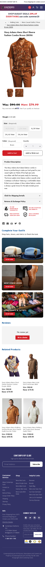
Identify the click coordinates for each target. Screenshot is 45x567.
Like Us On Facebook (35, 497)
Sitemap (5, 502)
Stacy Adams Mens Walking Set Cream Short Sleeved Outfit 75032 (32, 429)
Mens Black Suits (21, 486)
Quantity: (26, 141)
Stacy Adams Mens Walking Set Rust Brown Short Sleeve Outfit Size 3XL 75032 (11, 429)
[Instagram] (34, 517)
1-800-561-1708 (10, 538)
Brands (31, 483)
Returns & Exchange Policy (14, 201)
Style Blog (32, 486)
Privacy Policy (6, 504)
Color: (9, 141)
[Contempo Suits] (8, 7)
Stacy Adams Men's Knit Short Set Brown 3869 (31, 383)
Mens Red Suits (20, 480)
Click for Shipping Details (14, 195)
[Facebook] (3, 223)
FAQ (3, 490)
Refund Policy (6, 493)
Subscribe (36, 464)
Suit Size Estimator (35, 492)
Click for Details (7, 522)
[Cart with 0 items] (37, 7)
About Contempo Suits (7, 483)
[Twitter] (16, 223)
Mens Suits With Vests (21, 493)
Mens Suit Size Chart (35, 489)
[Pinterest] (20, 223)
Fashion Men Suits (21, 489)
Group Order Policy (8, 496)
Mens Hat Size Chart (35, 495)
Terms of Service (34, 500)
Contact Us (5, 487)
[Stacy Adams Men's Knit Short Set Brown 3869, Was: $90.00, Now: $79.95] (33, 366)
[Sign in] (33, 7)
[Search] (29, 7)
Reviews (31, 480)
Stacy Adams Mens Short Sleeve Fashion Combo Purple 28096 (10, 384)
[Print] (11, 223)
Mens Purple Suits (21, 483)
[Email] (7, 223)
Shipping (5, 499)
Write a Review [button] (22, 337)
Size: (10, 123)
